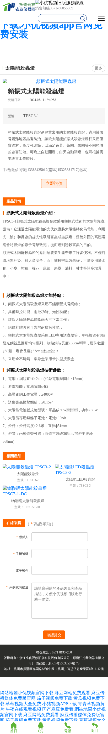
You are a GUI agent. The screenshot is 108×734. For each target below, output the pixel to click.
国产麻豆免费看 (58, 709)
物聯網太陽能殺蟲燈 (27, 501)
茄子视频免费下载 (54, 698)
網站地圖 (9, 692)
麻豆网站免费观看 (72, 692)
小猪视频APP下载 (59, 703)
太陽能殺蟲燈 (28, 474)
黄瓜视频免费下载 (60, 720)
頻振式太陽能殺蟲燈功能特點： (36, 295)
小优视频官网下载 (35, 692)
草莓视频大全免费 (23, 703)
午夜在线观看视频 (23, 709)
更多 (98, 68)
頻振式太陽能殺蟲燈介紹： (32, 213)
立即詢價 (54, 183)
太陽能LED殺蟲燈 (80, 479)
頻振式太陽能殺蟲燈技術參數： (36, 370)
